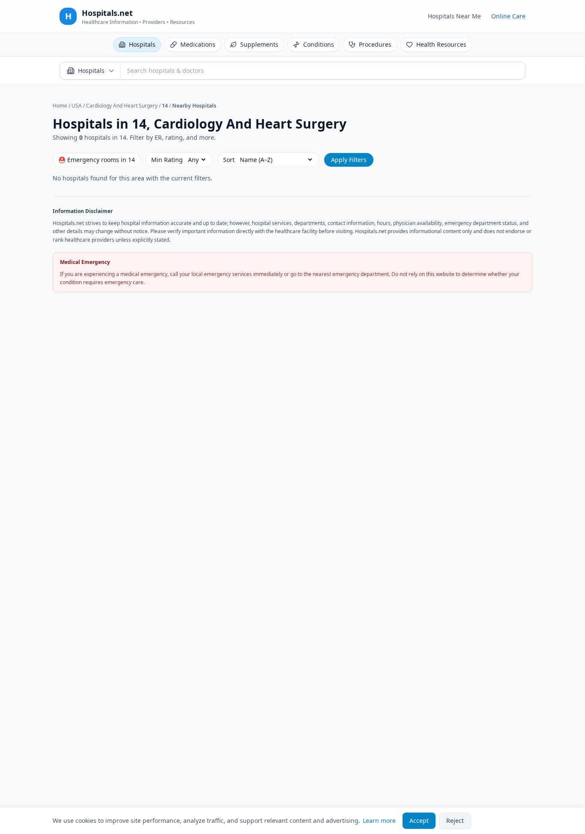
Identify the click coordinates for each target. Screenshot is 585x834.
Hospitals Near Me (454, 16)
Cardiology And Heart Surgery (122, 105)
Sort (229, 160)
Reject (455, 820)
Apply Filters (349, 160)
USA (77, 105)
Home (60, 105)
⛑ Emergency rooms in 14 (96, 160)
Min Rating (167, 160)
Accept (419, 820)
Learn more (379, 820)
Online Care (508, 16)
